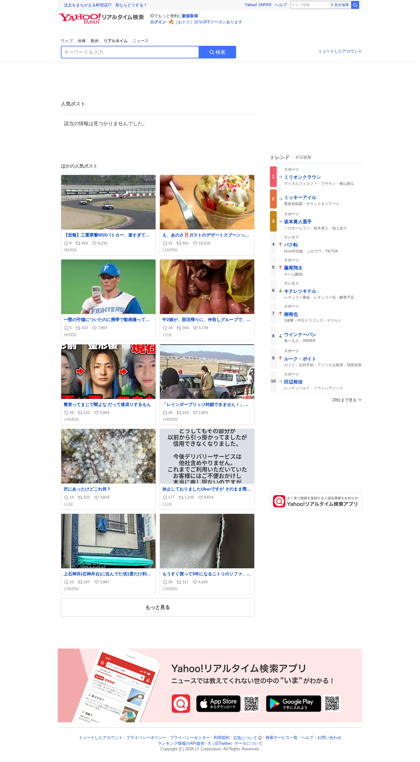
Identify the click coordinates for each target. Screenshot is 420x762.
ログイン (158, 22)
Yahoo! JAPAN (258, 4)
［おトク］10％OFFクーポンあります (208, 22)
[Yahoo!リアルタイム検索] (102, 15)
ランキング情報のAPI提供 (181, 743)
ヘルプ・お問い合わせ (321, 738)
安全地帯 (341, 5)
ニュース (141, 40)
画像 (82, 40)
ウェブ (67, 40)
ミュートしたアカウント (340, 51)
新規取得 (190, 16)
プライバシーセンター (190, 738)
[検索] (355, 5)
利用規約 (222, 738)
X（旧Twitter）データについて (235, 743)
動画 (95, 40)
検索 (220, 52)
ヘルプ (281, 4)
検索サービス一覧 (282, 738)
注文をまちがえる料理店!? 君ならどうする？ (105, 5)
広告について (245, 738)
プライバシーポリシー (146, 738)
